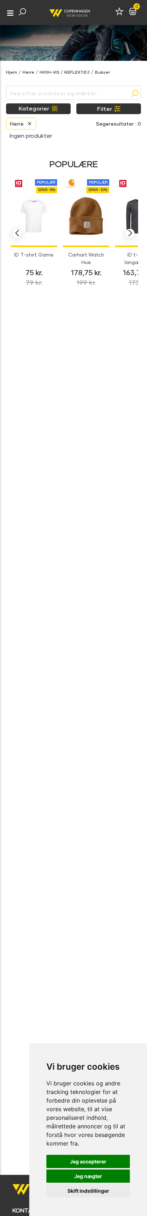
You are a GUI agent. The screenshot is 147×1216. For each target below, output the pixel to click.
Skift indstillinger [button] (88, 1191)
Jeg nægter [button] (88, 1176)
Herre (28, 72)
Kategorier (34, 108)
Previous (16, 233)
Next (130, 233)
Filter (104, 108)
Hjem (11, 72)
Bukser (102, 72)
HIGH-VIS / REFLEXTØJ (65, 72)
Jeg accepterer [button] (88, 1161)
